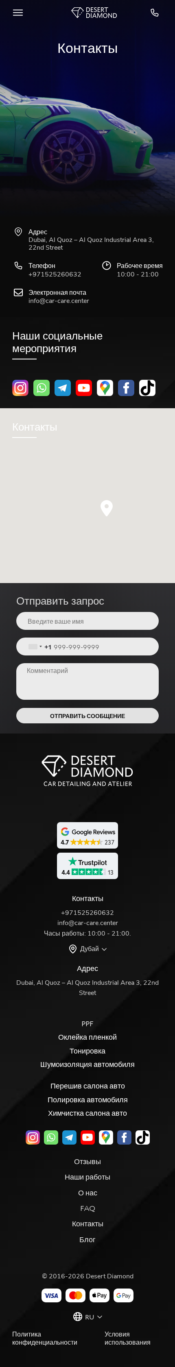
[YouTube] (84, 388)
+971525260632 (156, 13)
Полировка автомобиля (88, 1099)
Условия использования (128, 1338)
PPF (87, 1023)
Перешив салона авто (87, 1086)
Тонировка (87, 1051)
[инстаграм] (20, 388)
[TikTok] (147, 388)
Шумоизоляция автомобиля (87, 1064)
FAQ (87, 1208)
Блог (87, 1239)
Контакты (87, 1223)
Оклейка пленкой (87, 1037)
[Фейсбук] (126, 388)
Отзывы (87, 1161)
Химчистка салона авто (87, 1113)
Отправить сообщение (87, 716)
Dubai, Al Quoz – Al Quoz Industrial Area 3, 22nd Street (91, 244)
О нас (87, 1192)
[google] (105, 388)
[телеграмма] (63, 388)
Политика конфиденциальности (44, 1338)
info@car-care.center (58, 301)
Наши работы (87, 1177)
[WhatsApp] (41, 388)
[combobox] (40, 646)
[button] (106, 508)
